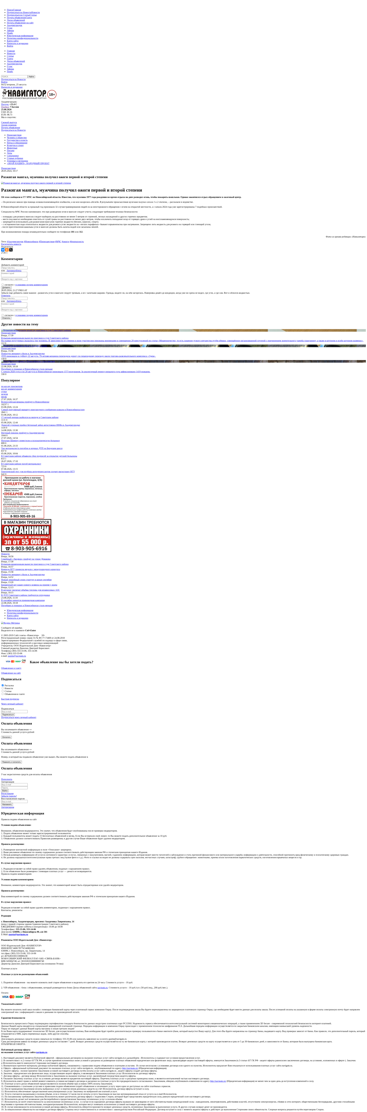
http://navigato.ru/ (130, 1068)
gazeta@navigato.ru (17, 656)
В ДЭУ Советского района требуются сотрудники (25, 595)
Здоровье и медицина (17, 161)
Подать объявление (16, 17)
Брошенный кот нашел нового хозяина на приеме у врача (29, 585)
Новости (35, 12)
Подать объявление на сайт (20, 23)
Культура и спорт (15, 145)
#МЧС (58, 241)
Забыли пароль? (9, 796)
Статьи (33, 15)
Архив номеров (8, 125)
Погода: (5, 104)
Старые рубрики (15, 158)
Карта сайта (12, 41)
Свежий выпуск (9, 122)
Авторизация (7, 807)
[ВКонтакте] (3, 250)
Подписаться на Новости (19, 12)
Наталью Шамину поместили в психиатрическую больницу (30, 440)
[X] (11, 250)
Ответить (5, 295)
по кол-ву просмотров (12, 386)
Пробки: (5, 107)
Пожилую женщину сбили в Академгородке (23, 574)
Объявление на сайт (11, 673)
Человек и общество (17, 137)
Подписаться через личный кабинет (18, 717)
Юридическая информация (20, 35)
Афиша (10, 30)
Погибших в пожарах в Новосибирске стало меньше (27, 605)
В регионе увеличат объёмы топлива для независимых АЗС (30, 590)
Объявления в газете (15, 694)
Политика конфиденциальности (22, 38)
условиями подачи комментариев (31, 284)
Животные (12, 148)
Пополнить (6, 779)
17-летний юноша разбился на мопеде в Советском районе (29, 417)
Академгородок (14, 25)
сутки (4, 391)
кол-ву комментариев (11, 389)
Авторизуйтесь (14, 270)
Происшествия (14, 135)
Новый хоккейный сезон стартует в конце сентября (26, 579)
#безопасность (77, 241)
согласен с (26, 284)
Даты (9, 153)
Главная (17, 10)
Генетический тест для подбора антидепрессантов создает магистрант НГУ (38, 471)
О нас (9, 28)
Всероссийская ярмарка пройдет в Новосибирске (25, 402)
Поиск (10, 10)
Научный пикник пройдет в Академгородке (22, 433)
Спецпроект (13, 155)
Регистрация (7, 793)
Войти (10, 46)
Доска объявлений (16, 20)
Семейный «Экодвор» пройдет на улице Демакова (25, 559)
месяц (4, 396)
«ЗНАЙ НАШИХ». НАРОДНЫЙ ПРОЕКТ (28, 163)
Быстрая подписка (10, 699)
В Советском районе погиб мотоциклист (21, 464)
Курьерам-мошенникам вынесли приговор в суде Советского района (35, 564)
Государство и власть (17, 140)
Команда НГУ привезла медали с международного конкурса (30, 569)
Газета (29, 17)
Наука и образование (17, 143)
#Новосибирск (31, 241)
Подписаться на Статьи (18, 15)
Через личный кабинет (12, 704)
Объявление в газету (11, 668)
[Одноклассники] (7, 250)
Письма (10, 150)
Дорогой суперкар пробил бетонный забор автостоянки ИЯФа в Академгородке (40, 425)
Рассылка (9, 685)
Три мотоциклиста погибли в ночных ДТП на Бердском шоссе (32, 448)
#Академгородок (15, 241)
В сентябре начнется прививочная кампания (23, 600)
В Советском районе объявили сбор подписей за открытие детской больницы (39, 456)
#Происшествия (46, 241)
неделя (4, 394)
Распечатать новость (11, 244)
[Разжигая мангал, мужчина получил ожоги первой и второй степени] (36, 183)
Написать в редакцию (17, 43)
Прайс (10, 33)
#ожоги (65, 241)
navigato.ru (102, 987)
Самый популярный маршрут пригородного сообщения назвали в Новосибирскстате (43, 409)
